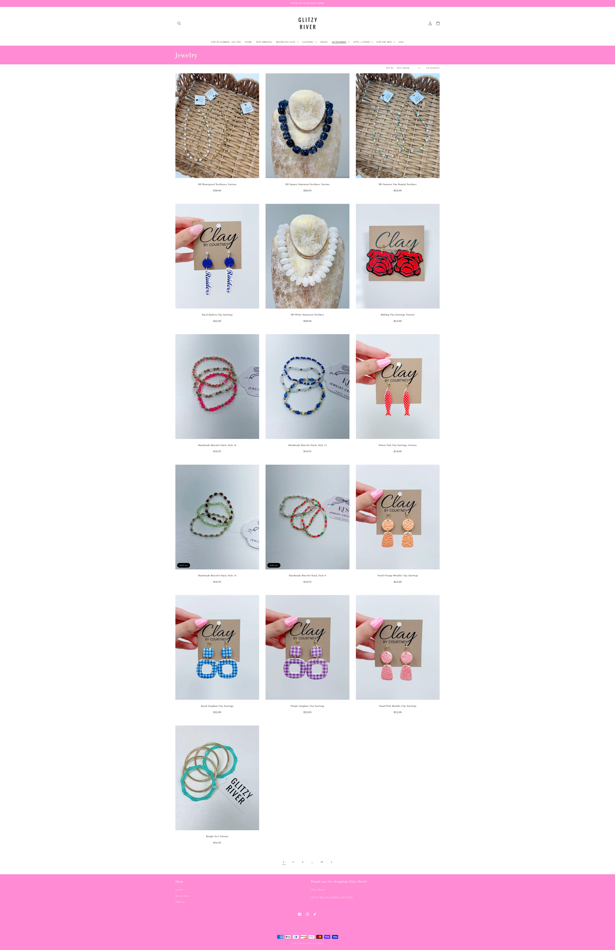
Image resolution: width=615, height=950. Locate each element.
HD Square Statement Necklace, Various (307, 184)
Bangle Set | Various (217, 836)
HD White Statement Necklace (307, 314)
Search (179, 890)
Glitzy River (302, 943)
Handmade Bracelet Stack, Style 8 (307, 575)
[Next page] (331, 862)
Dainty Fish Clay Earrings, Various (398, 445)
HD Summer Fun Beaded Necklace (398, 184)
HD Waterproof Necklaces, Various (217, 184)
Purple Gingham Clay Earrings (307, 706)
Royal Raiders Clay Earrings (217, 314)
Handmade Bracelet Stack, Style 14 (217, 575)
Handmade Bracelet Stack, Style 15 (307, 445)
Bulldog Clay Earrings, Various (398, 314)
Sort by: (390, 67)
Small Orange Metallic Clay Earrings (397, 575)
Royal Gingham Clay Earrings (217, 706)
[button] (179, 23)
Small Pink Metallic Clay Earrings (397, 706)
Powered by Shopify (316, 943)
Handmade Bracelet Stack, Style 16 (217, 445)
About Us (180, 902)
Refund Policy (182, 896)
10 (321, 862)
